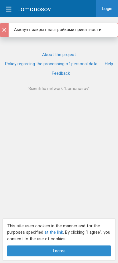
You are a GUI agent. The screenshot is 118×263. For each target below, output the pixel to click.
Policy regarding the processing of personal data (51, 63)
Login (107, 8)
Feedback (61, 73)
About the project (59, 54)
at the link (53, 232)
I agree (59, 251)
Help (109, 63)
